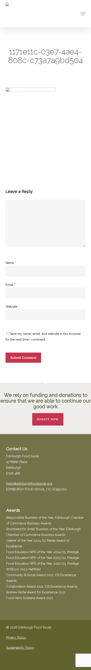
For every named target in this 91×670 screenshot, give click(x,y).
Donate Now (48, 419)
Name (11, 263)
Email (10, 285)
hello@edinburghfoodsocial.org (29, 483)
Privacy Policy (16, 637)
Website (11, 306)
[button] (83, 13)
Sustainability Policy (20, 647)
